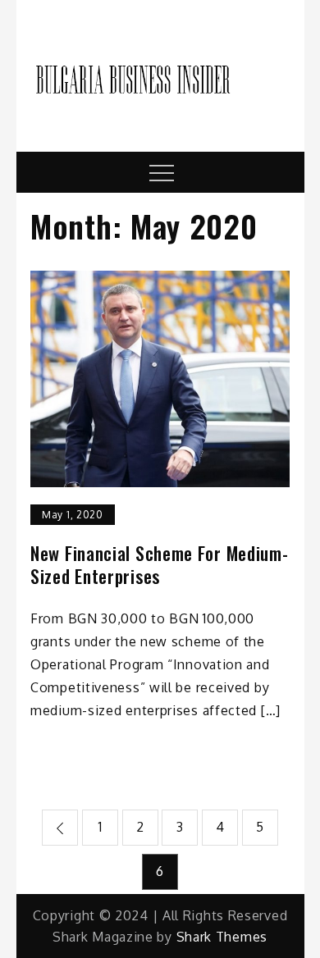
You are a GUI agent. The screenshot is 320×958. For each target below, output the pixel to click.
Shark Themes (221, 936)
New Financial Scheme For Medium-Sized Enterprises (159, 564)
